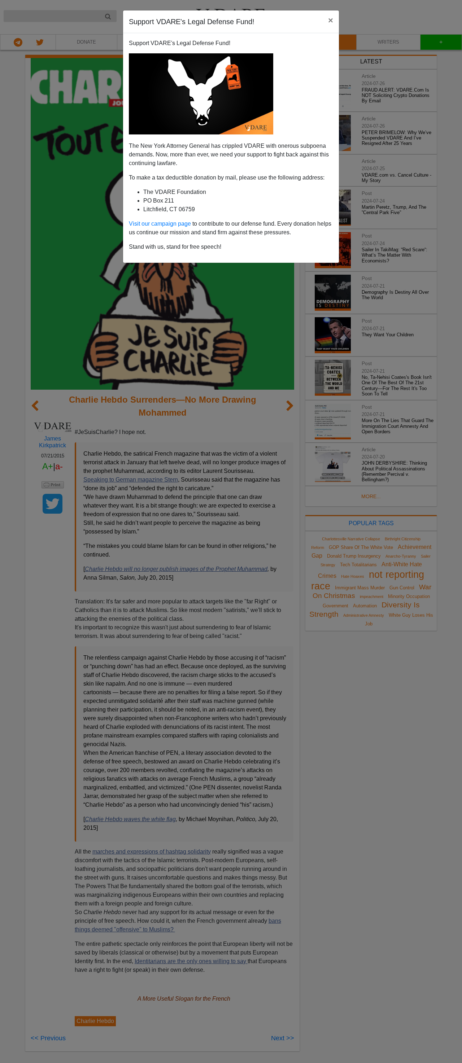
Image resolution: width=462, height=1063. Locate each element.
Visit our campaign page (160, 224)
